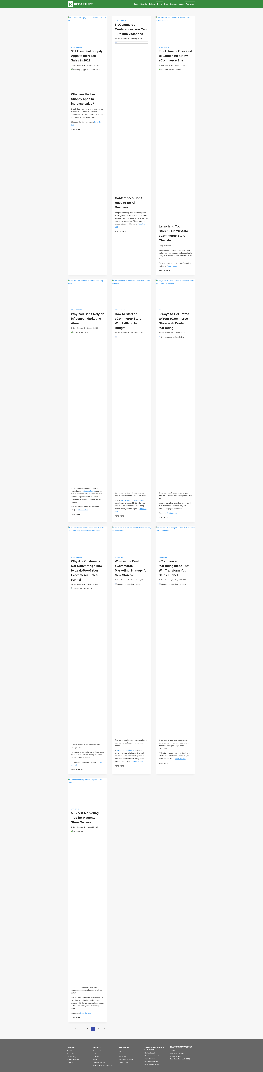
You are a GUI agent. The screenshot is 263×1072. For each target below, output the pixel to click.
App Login (190, 4)
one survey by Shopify (125, 750)
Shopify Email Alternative (152, 1056)
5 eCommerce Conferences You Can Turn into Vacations (131, 29)
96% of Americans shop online (132, 500)
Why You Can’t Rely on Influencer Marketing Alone (87, 318)
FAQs (94, 1054)
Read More (76, 129)
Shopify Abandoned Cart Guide (103, 1065)
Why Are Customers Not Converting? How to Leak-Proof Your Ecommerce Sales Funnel (86, 570)
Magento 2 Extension (177, 1053)
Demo (159, 4)
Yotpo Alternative (149, 1059)
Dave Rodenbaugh (79, 65)
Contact (173, 4)
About (181, 4)
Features (96, 1057)
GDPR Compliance (73, 1059)
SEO (160, 310)
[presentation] (87, 29)
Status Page (122, 1057)
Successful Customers (126, 1059)
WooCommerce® (175, 1056)
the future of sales (88, 491)
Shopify (172, 1050)
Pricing (152, 4)
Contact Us (70, 1062)
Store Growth (76, 47)
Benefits (143, 4)
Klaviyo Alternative (150, 1053)
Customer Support (99, 1062)
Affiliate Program (124, 1062)
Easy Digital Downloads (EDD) (180, 1059)
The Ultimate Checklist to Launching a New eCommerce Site (175, 55)
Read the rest (172, 266)
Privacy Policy (71, 1057)
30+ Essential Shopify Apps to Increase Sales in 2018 (87, 55)
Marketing (119, 557)
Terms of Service (72, 1054)
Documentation (98, 1051)
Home (136, 4)
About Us (70, 1051)
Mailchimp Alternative (151, 1061)
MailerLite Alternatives (151, 1064)
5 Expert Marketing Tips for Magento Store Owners (85, 817)
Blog (166, 4)
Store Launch (164, 47)
